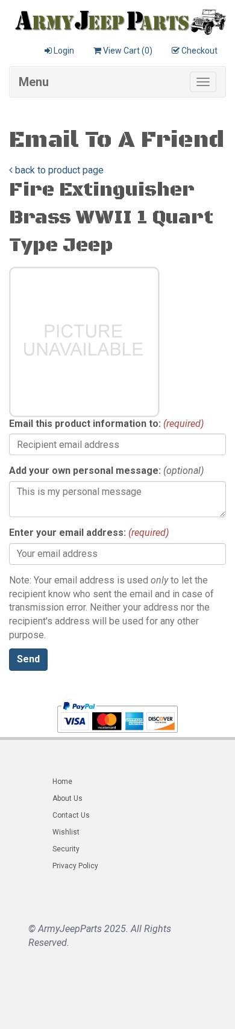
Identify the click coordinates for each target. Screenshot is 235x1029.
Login (64, 50)
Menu (34, 82)
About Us (67, 798)
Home (62, 781)
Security (66, 849)
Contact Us (71, 815)
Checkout (199, 50)
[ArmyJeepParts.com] (117, 19)
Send (28, 659)
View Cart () (127, 50)
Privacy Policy (75, 866)
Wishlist (66, 832)
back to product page (58, 170)
